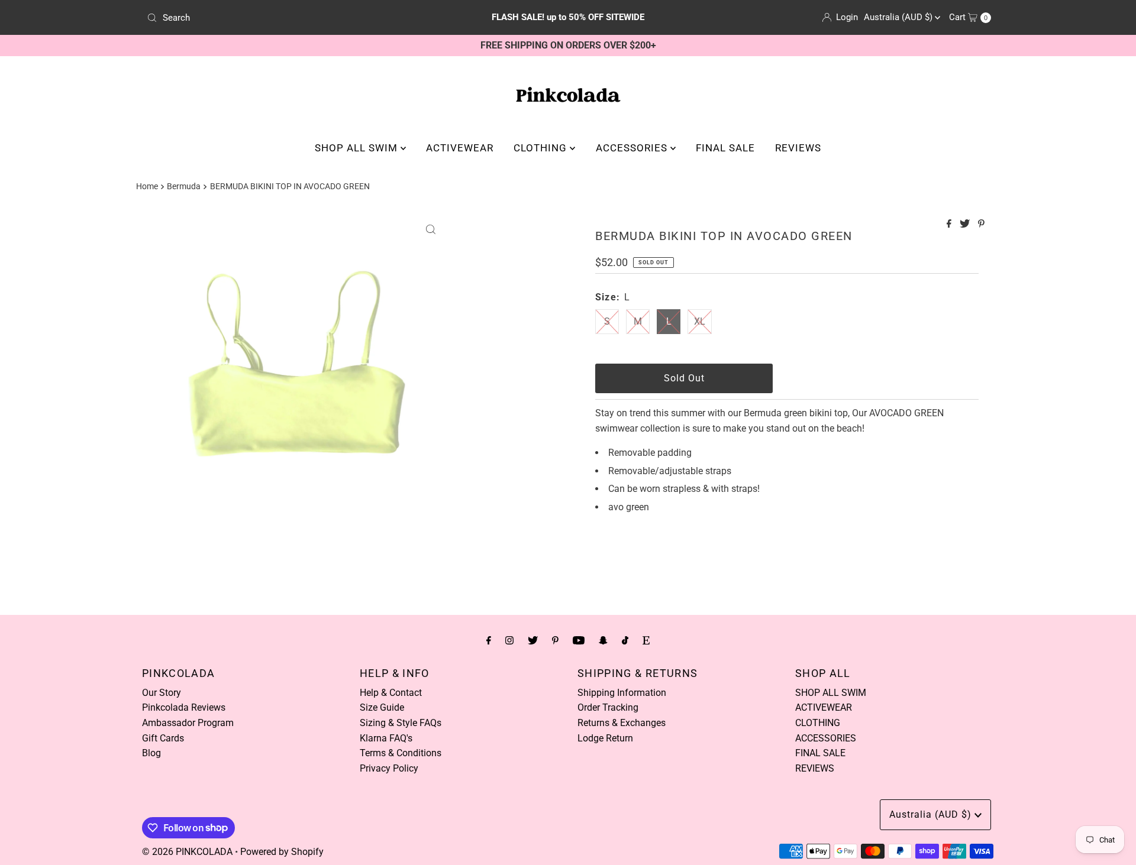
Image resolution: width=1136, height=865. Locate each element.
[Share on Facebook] (950, 224)
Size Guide (382, 707)
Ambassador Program (188, 722)
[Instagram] (509, 640)
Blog (151, 753)
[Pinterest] (555, 640)
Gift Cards (163, 738)
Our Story (161, 692)
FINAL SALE (725, 148)
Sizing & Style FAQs (400, 722)
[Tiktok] (625, 640)
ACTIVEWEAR (459, 148)
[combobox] (280, 18)
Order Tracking (607, 707)
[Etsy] (646, 640)
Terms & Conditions (400, 753)
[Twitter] (533, 640)
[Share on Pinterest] (981, 224)
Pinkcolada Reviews (183, 707)
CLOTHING (542, 148)
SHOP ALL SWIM (358, 148)
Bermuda (184, 187)
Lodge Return (605, 738)
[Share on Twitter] (966, 224)
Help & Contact (391, 692)
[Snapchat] (603, 640)
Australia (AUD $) (899, 17)
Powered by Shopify (282, 851)
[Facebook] (488, 640)
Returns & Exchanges (621, 722)
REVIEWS (798, 148)
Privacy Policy (389, 768)
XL (699, 321)
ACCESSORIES (633, 148)
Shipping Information (621, 692)
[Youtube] (579, 640)
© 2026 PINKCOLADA (187, 851)
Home (147, 187)
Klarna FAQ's (386, 738)
